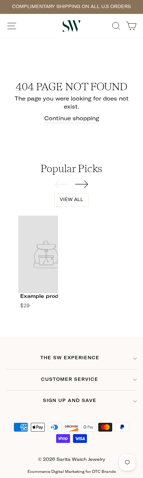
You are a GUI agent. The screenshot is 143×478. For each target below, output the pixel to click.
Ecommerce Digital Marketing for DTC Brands (71, 472)
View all (71, 200)
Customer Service (69, 380)
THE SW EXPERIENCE (69, 358)
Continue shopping (71, 118)
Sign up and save (69, 401)
